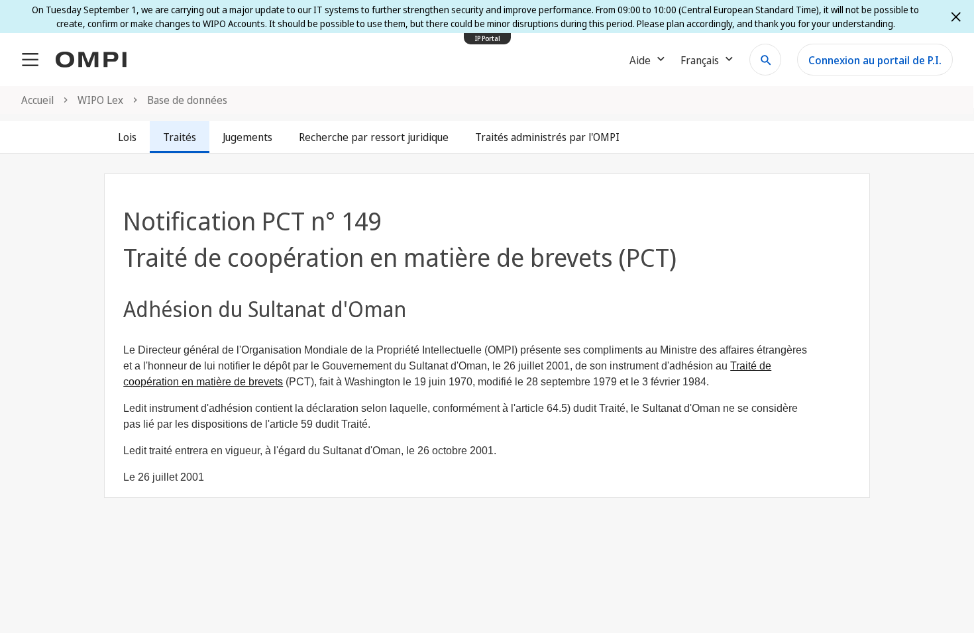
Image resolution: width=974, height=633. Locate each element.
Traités (179, 137)
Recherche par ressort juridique (374, 137)
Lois (127, 137)
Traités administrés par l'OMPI (547, 137)
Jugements (247, 137)
